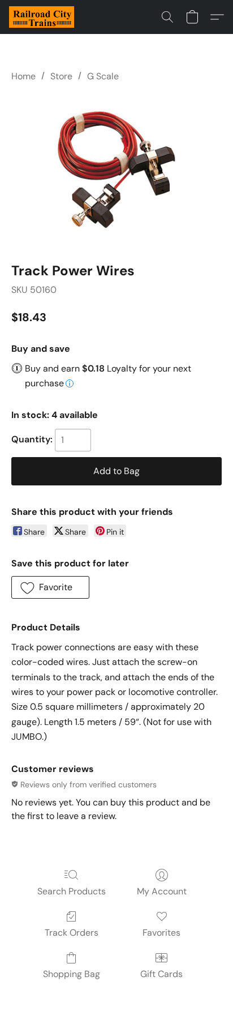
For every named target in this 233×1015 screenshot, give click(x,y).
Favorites (161, 933)
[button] (43, 17)
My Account (162, 891)
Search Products (71, 891)
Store (61, 76)
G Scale (103, 76)
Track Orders (71, 933)
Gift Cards (161, 974)
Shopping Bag (71, 974)
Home (23, 76)
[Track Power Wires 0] (116, 170)
